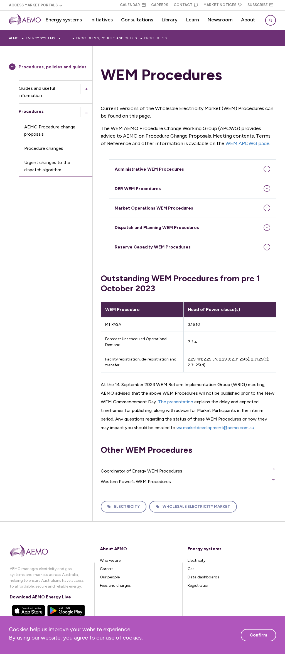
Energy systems (63, 20)
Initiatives (101, 20)
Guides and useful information (37, 92)
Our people (110, 577)
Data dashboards (203, 577)
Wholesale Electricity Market (196, 506)
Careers (159, 5)
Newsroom (220, 20)
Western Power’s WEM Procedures (136, 481)
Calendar (130, 5)
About (248, 20)
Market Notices (219, 5)
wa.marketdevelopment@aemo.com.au (215, 427)
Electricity (127, 506)
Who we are (110, 560)
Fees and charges (115, 585)
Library (169, 20)
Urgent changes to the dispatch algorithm (47, 166)
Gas (191, 568)
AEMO (14, 38)
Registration (199, 585)
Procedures (155, 38)
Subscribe (257, 5)
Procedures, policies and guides (106, 38)
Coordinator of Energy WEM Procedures (141, 471)
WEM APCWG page (247, 143)
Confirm (258, 635)
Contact (183, 5)
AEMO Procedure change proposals (49, 130)
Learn (192, 20)
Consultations (137, 20)
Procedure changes (43, 148)
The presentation (175, 401)
